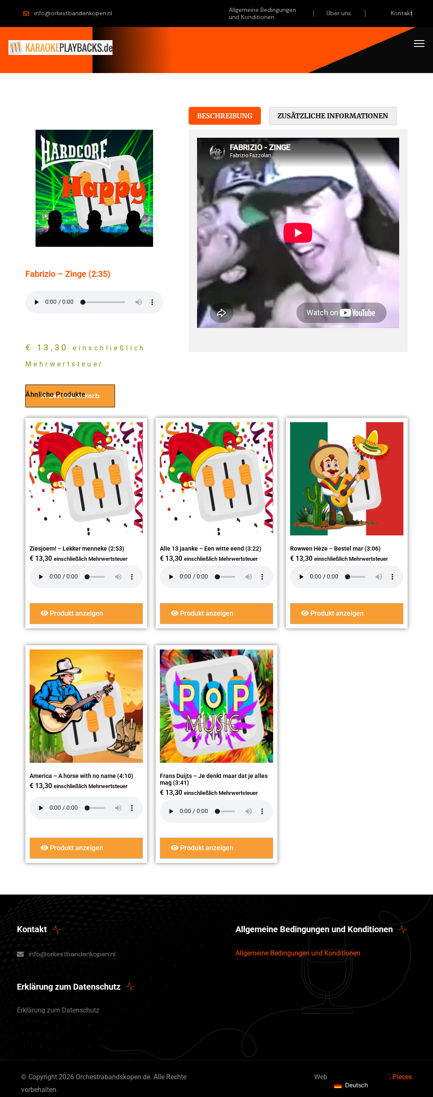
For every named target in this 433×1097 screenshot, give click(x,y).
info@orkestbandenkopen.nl (73, 13)
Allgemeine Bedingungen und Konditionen (262, 13)
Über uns (338, 13)
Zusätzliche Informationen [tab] (332, 116)
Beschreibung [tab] (224, 116)
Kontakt (402, 13)
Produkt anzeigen (75, 613)
